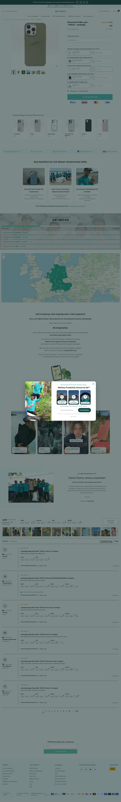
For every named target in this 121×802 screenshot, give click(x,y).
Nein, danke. (74, 416)
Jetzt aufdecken (84, 410)
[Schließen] (93, 384)
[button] (62, 397)
